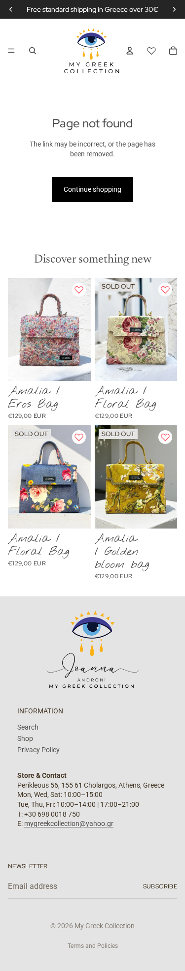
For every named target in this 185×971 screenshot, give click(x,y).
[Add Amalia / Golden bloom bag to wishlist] (165, 437)
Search (27, 728)
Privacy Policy (38, 750)
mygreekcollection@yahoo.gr (68, 823)
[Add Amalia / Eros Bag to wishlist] (79, 289)
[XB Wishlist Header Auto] (151, 49)
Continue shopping (92, 189)
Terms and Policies (93, 945)
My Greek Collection (104, 926)
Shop (25, 738)
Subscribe (160, 886)
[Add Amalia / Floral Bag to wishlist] (165, 289)
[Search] (32, 50)
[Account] (130, 50)
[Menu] (11, 50)
